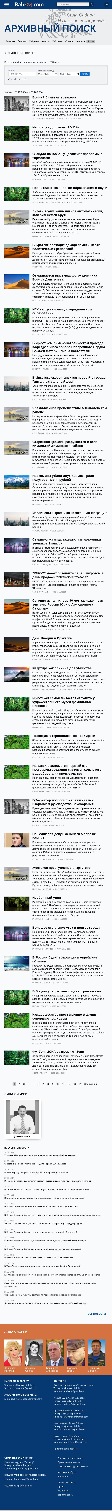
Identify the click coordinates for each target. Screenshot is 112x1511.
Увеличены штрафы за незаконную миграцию (69, 513)
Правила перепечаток (69, 1462)
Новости (80, 41)
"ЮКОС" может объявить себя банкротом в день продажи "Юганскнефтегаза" (68, 575)
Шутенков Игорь (21, 1136)
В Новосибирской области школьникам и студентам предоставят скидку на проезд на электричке (52, 1215)
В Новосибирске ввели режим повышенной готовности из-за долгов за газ (41, 1206)
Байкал (49, 792)
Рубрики (34, 41)
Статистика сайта (67, 1482)
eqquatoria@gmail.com (26, 1468)
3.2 (22, 1505)
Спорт (35, 1073)
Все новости (97, 1313)
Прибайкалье (38, 433)
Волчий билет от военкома (54, 97)
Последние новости (16, 1148)
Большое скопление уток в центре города (66, 927)
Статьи (69, 41)
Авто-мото (37, 179)
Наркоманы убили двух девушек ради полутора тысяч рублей (63, 478)
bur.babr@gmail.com (73, 1391)
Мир (46, 145)
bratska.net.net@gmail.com (28, 1399)
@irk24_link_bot (72, 1401)
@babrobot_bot (23, 1465)
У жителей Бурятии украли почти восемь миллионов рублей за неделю (39, 1155)
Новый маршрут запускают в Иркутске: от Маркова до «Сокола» (36, 1172)
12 (69, 1084)
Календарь (63, 1491)
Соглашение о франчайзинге (73, 1466)
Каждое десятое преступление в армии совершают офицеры (64, 1016)
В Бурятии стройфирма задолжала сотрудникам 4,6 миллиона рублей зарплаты (44, 1198)
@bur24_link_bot (73, 1388)
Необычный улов (46, 897)
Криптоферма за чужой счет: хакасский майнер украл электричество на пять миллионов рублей (52, 1275)
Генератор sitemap (70, 1505)
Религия (36, 369)
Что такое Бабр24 (67, 1472)
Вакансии (63, 1476)
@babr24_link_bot (24, 1385)
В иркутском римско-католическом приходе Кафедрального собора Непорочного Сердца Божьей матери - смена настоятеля (68, 347)
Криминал (37, 504)
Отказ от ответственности (71, 1458)
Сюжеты (22, 41)
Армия (52, 119)
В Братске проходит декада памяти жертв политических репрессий (66, 247)
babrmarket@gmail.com (26, 1479)
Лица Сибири (16, 1094)
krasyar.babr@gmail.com (75, 1417)
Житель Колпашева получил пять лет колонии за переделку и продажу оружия (43, 1223)
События (37, 659)
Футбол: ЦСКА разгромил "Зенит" (59, 1051)
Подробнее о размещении (18, 1486)
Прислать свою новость (66, 1449)
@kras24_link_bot (73, 1414)
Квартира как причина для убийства (62, 668)
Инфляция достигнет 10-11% (55, 127)
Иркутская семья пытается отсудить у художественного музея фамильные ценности (63, 702)
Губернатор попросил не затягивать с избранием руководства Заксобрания (63, 802)
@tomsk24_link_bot (74, 1439)
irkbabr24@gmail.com (74, 1404)
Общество (37, 236)
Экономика (37, 145)
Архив (91, 41)
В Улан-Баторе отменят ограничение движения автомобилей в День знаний (42, 1266)
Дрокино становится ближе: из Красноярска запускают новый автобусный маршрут (45, 1303)
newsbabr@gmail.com (26, 1388)
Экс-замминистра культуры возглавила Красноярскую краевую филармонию (42, 1295)
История (36, 334)
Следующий (91, 1084)
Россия (60, 119)
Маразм (36, 1006)
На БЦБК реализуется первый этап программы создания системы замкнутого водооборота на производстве (66, 769)
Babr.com (29, 5)
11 (63, 1084)
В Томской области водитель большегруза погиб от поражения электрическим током (46, 1189)
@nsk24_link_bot (73, 1426)
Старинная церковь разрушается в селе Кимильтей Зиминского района (65, 444)
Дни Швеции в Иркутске (52, 638)
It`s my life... (38, 630)
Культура (36, 301)
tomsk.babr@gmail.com (75, 1442)
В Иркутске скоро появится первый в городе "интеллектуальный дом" (68, 379)
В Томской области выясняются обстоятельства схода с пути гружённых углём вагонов (47, 1181)
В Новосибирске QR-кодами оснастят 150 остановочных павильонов (38, 1258)
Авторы (45, 41)
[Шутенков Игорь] (22, 1118)
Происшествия (39, 565)
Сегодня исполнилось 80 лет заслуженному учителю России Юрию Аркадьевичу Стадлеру (68, 604)
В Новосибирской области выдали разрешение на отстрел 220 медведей (40, 1232)
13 (74, 1084)
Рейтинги (57, 41)
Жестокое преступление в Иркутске (61, 868)
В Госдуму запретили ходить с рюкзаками (66, 991)
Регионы (10, 41)
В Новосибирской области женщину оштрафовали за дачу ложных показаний (43, 1249)
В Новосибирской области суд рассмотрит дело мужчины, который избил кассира (45, 1240)
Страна (52, 203)
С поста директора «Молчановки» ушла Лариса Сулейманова (35, 1164)
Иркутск (47, 236)
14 (80, 1084)
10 (58, 1084)
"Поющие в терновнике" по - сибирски (63, 736)
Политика (37, 825)
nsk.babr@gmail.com (73, 1429)
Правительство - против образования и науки (69, 188)
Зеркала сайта (65, 1495)
